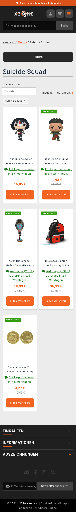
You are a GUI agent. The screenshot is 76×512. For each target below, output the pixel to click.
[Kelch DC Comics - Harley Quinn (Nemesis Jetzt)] (20, 230)
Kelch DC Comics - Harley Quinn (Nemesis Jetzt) (20, 264)
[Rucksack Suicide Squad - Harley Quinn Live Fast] (56, 230)
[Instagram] (44, 472)
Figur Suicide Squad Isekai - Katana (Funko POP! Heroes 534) (20, 162)
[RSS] (53, 472)
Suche (64, 25)
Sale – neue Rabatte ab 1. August (40, 3)
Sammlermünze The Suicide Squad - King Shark (20, 370)
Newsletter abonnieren (54, 486)
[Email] (27, 472)
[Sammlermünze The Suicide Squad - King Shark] (20, 337)
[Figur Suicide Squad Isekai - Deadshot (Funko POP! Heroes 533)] (56, 129)
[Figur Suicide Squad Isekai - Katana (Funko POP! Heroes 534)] (20, 129)
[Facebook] (35, 472)
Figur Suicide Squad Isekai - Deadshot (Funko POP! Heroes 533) (56, 162)
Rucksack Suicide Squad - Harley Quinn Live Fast (56, 264)
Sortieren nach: (13, 84)
